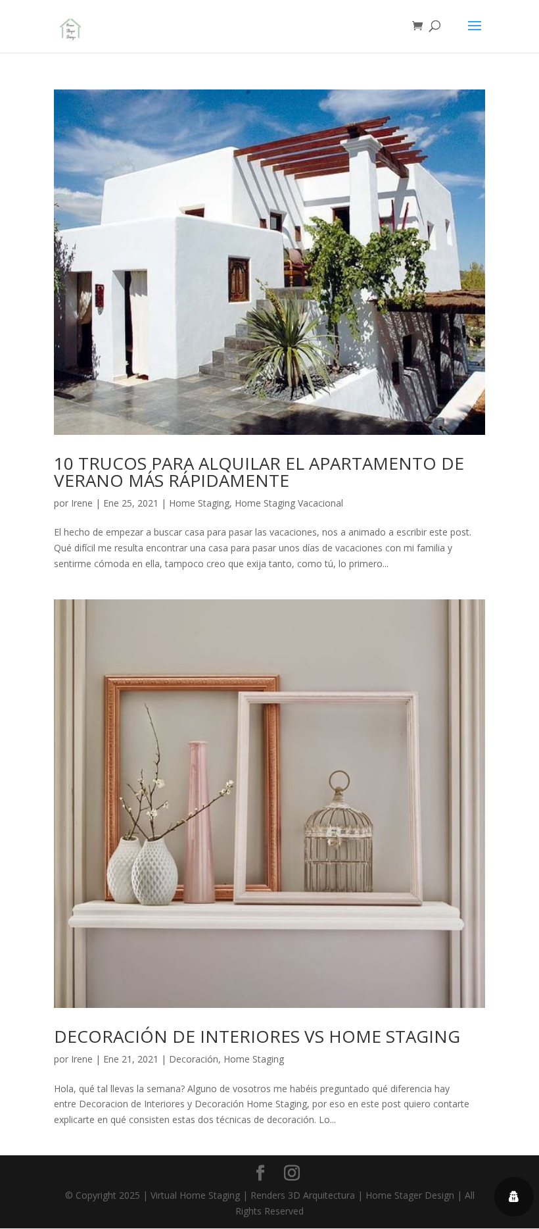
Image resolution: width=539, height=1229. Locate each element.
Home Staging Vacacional (289, 503)
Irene (82, 503)
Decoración (193, 1059)
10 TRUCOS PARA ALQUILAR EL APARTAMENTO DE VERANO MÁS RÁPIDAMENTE (259, 471)
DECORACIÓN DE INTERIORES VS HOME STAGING (257, 1036)
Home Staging (199, 503)
